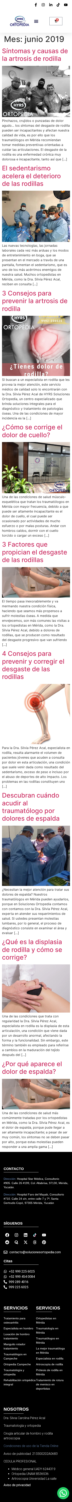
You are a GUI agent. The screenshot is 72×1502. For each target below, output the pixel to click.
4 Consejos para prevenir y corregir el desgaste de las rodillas (33, 665)
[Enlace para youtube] (66, 5)
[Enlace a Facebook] (7, 1235)
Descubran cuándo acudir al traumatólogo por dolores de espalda (31, 806)
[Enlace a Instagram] (16, 1235)
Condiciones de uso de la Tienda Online (31, 1446)
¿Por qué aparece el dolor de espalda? (32, 1067)
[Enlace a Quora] (16, 1242)
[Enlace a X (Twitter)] (25, 1242)
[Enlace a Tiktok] (34, 1235)
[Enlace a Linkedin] (25, 1235)
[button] (36, 21)
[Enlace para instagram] (44, 5)
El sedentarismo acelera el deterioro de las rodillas (31, 175)
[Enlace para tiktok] (59, 5)
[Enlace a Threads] (34, 1242)
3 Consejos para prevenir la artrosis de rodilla (35, 301)
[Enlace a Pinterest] (44, 1242)
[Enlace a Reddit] (7, 1242)
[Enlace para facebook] (36, 5)
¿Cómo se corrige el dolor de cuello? (32, 431)
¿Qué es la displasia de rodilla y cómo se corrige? (32, 949)
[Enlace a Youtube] (44, 1235)
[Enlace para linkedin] (51, 5)
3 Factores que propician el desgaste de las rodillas (34, 552)
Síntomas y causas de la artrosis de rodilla (35, 54)
